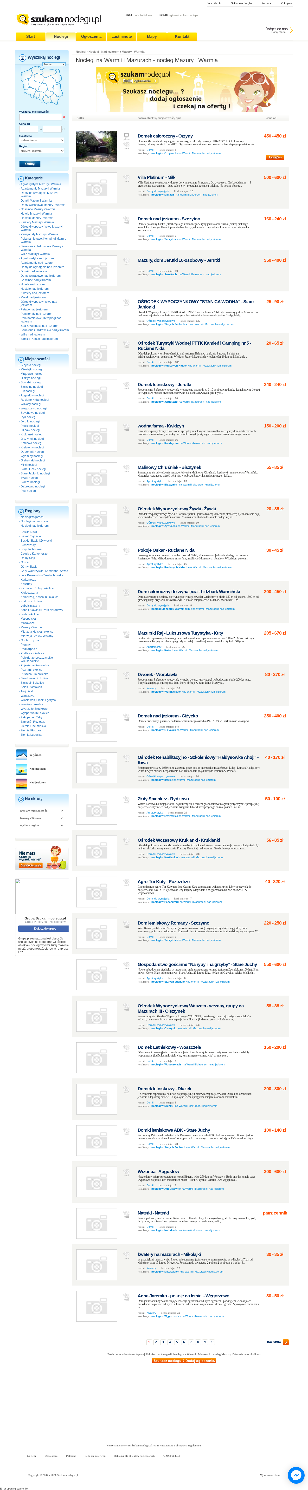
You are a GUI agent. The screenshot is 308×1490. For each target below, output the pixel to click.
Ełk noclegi (28, 391)
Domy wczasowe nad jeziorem (41, 275)
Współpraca (51, 1455)
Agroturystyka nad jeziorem (38, 258)
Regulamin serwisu (95, 1455)
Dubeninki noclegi (33, 451)
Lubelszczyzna (30, 605)
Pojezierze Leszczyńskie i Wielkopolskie (37, 659)
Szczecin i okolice (32, 682)
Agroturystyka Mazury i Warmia (41, 184)
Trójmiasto (27, 691)
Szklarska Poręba (241, 3)
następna (274, 1341)
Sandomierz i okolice (34, 678)
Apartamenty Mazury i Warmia (40, 188)
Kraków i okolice (31, 601)
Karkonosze (28, 579)
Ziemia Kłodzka (31, 730)
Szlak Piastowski (32, 687)
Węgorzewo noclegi (34, 408)
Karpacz (266, 3)
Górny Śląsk (29, 566)
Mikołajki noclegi (32, 369)
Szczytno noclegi (32, 386)
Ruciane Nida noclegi (35, 399)
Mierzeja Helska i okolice (37, 631)
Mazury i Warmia (32, 627)
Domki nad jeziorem (34, 271)
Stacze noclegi (30, 482)
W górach (36, 755)
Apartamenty (154, 646)
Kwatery (151, 688)
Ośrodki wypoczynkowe (161, 320)
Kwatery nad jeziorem (35, 293)
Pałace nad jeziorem (34, 309)
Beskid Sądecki (31, 536)
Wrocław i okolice (32, 704)
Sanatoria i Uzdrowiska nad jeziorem (45, 330)
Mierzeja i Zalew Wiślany (37, 636)
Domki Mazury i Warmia (36, 200)
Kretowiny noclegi (32, 447)
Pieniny (26, 644)
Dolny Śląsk (28, 558)
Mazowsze (28, 623)
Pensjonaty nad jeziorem (37, 313)
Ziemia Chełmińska (33, 726)
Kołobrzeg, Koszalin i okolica (39, 597)
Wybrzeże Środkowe (34, 708)
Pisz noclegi (29, 490)
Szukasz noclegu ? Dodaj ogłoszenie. (184, 1361)
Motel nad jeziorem (33, 297)
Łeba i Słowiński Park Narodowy (42, 610)
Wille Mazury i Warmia (35, 254)
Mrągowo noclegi (32, 373)
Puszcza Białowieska (34, 674)
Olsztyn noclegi (31, 378)
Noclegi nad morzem (34, 521)
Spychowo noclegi (33, 412)
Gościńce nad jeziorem (36, 280)
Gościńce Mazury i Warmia (38, 209)
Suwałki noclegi (31, 382)
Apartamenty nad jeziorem (38, 262)
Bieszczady (28, 545)
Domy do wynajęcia (158, 191)
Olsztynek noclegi (32, 438)
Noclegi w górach (32, 517)
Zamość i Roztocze (33, 721)
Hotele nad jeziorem (34, 284)
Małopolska (28, 618)
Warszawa (27, 695)
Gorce (25, 562)
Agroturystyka (155, 481)
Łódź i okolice (30, 614)
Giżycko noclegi (31, 365)
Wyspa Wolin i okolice (35, 713)
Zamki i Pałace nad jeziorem (39, 339)
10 (212, 1342)
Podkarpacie (29, 649)
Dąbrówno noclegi (33, 486)
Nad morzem (38, 768)
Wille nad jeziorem (33, 334)
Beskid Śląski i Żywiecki (36, 540)
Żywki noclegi (29, 477)
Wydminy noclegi (32, 456)
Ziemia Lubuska (31, 734)
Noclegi (81, 51)
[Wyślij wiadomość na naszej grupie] (295, 1475)
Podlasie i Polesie (32, 653)
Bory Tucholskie (31, 549)
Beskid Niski (29, 532)
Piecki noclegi (30, 425)
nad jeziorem (213, 153)
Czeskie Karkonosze (34, 553)
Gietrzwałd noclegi (33, 460)
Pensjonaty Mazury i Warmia (39, 234)
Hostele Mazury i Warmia (37, 218)
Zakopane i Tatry (31, 717)
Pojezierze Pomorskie (35, 665)
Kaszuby (26, 584)
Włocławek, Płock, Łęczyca (38, 700)
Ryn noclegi (28, 417)
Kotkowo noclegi (31, 443)
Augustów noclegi (32, 395)
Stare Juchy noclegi (33, 469)
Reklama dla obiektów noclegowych (134, 1455)
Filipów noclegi (30, 430)
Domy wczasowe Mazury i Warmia (43, 205)
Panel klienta (214, 3)
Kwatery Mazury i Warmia (37, 222)
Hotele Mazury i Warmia (36, 213)
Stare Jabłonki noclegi (35, 473)
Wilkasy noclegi (31, 404)
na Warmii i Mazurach (191, 153)
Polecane (71, 1455)
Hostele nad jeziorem (35, 288)
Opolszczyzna (30, 640)
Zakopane (287, 3)
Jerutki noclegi (30, 421)
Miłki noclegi (29, 464)
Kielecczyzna (29, 592)
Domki (150, 149)
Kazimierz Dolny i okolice (37, 588)
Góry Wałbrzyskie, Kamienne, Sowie (44, 571)
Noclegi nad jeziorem (35, 525)
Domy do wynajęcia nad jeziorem (42, 267)
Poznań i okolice (31, 669)
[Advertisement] (154, 1405)
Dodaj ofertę (278, 32)
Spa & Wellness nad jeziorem (40, 326)
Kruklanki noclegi (32, 434)
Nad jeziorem (38, 782)
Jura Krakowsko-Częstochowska (42, 575)
